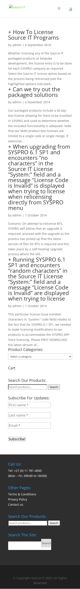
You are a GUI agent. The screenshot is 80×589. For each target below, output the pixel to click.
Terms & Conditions (22, 494)
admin (17, 45)
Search (54, 387)
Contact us (15, 504)
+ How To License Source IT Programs (33, 34)
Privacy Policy (17, 499)
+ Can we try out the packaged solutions (34, 92)
